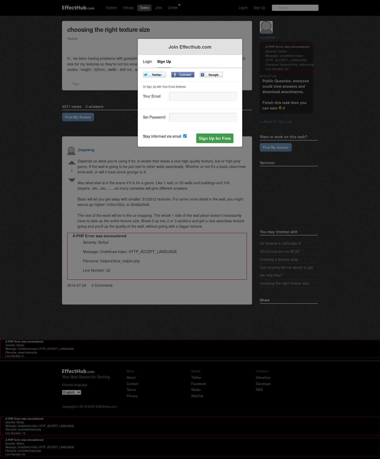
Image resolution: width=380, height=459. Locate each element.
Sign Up (164, 62)
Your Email (152, 95)
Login (147, 62)
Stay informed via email (162, 136)
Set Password (154, 116)
